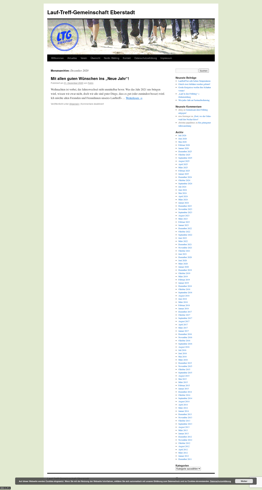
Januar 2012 (183, 455)
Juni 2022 (182, 237)
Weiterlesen (134, 98)
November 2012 (185, 439)
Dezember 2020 (185, 257)
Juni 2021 (182, 253)
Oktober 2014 (184, 394)
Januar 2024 (183, 202)
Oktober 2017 (184, 314)
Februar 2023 (184, 221)
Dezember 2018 (185, 286)
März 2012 (183, 452)
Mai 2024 (182, 193)
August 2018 (183, 295)
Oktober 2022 (184, 231)
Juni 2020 (182, 260)
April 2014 (183, 404)
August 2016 (183, 346)
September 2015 (185, 372)
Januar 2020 (183, 266)
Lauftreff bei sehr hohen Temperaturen (194, 80)
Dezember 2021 (185, 244)
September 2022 (185, 234)
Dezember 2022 (185, 228)
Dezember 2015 (185, 362)
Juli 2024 (182, 186)
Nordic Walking (111, 58)
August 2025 (183, 161)
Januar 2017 (183, 330)
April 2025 (183, 164)
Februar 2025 (184, 170)
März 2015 (183, 382)
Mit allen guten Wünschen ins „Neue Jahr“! (90, 78)
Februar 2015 (184, 385)
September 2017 (185, 318)
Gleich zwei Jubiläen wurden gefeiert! (194, 84)
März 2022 (183, 241)
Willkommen (57, 58)
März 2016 (183, 359)
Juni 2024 (182, 189)
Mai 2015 (182, 378)
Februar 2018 (184, 305)
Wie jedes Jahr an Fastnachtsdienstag (194, 100)
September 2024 (185, 183)
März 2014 (183, 407)
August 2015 (183, 375)
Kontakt (127, 58)
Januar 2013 (183, 433)
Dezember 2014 (185, 391)
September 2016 (185, 343)
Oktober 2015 (184, 369)
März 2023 (183, 218)
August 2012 (183, 446)
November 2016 (185, 337)
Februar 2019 (184, 279)
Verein (84, 58)
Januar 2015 (183, 388)
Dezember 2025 (185, 151)
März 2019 (183, 276)
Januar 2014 (183, 411)
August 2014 (183, 401)
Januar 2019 (183, 282)
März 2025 (183, 167)
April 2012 (183, 449)
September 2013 (185, 423)
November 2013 (185, 417)
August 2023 (183, 215)
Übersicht (95, 58)
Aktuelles (72, 58)
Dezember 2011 (185, 459)
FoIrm (90, 82)
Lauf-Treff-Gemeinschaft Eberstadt (91, 12)
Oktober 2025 (184, 154)
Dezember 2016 (185, 334)
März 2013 (183, 430)
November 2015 (185, 366)
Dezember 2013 (185, 414)
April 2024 (183, 196)
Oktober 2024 (184, 180)
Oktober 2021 (184, 250)
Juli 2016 (182, 350)
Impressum (166, 58)
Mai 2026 (182, 141)
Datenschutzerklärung (145, 58)
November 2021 (185, 247)
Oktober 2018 (184, 289)
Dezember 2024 (185, 177)
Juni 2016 (182, 353)
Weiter (244, 481)
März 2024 (183, 199)
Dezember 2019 (185, 270)
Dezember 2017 (185, 311)
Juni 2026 (182, 138)
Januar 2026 (183, 148)
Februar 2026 (184, 145)
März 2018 (183, 302)
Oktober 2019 (184, 273)
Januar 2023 (183, 225)
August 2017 (183, 321)
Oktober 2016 (184, 340)
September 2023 (185, 212)
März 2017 (183, 327)
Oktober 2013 (184, 420)
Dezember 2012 (185, 436)
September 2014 (185, 398)
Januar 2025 (183, 173)
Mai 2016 (182, 356)
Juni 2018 (182, 298)
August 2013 (183, 427)
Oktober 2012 (184, 443)
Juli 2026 (182, 135)
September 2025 (185, 157)
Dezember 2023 (185, 205)
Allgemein (74, 103)
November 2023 (185, 209)
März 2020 (183, 263)
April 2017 (183, 324)
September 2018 (185, 292)
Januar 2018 (183, 308)
